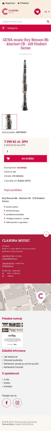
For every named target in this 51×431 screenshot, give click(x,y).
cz (46, 11)
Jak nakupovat (10, 356)
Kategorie (12, 28)
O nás (6, 379)
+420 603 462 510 (8, 263)
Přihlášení (24, 3)
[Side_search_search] (48, 21)
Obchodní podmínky (13, 360)
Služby (7, 383)
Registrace (10, 3)
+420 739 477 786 (8, 256)
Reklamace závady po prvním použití (21, 363)
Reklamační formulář (13, 367)
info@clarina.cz (7, 266)
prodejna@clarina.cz (9, 259)
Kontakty (8, 386)
